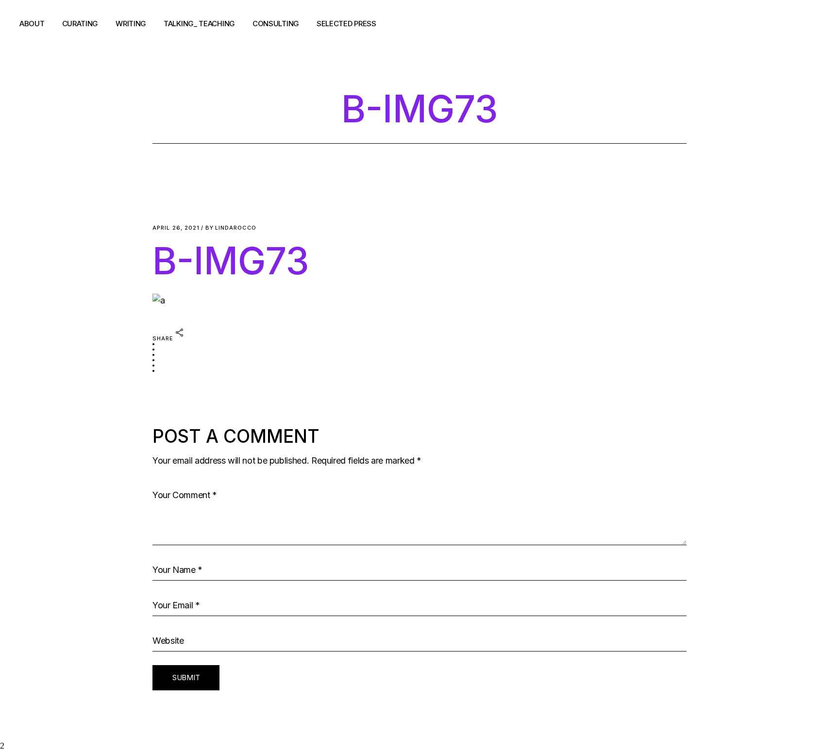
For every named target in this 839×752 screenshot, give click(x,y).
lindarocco (230, 228)
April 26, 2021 (176, 228)
